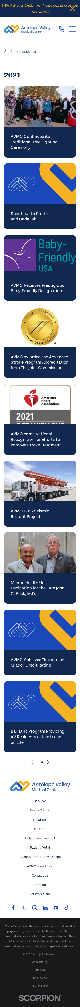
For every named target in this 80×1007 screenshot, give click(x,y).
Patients (40, 829)
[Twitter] (24, 907)
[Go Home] (5, 51)
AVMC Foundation (40, 866)
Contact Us (40, 875)
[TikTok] (66, 907)
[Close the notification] (72, 8)
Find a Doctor (40, 810)
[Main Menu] (72, 29)
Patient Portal (40, 848)
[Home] (27, 29)
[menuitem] (40, 962)
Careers (40, 885)
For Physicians (40, 894)
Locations (40, 820)
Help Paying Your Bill (40, 838)
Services (40, 801)
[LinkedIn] (45, 907)
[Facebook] (13, 907)
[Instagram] (34, 907)
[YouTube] (56, 907)
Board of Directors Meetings (40, 857)
